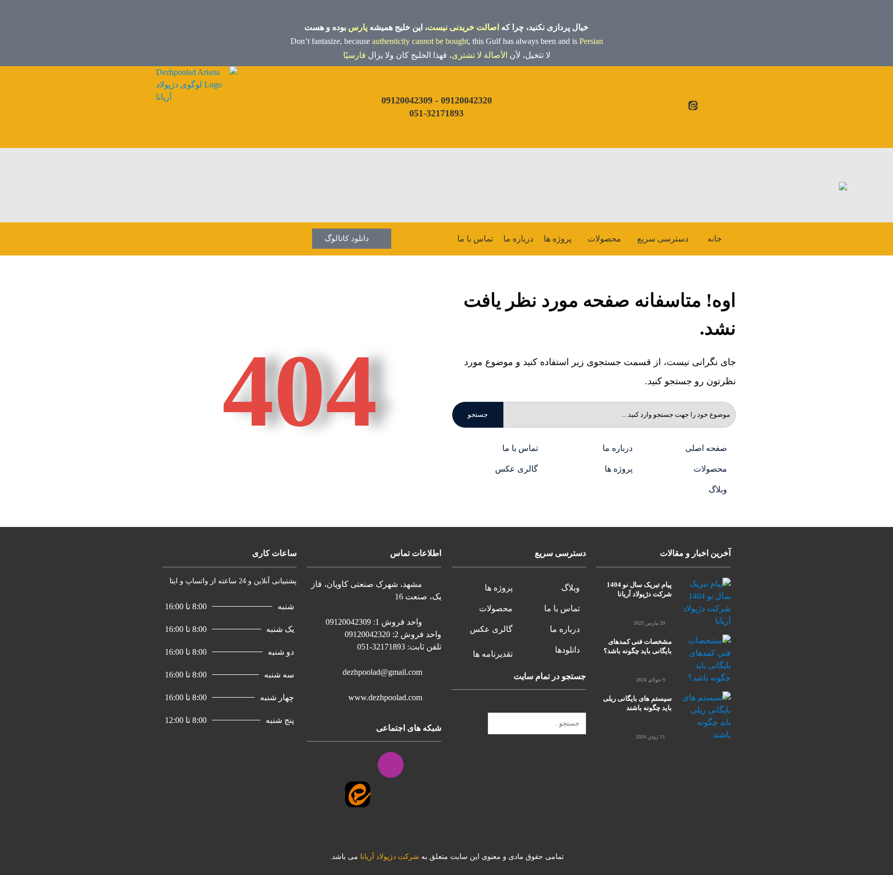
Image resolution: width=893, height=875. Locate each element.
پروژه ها (558, 238)
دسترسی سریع (662, 238)
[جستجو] (583, 706)
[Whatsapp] (669, 105)
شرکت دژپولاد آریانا (389, 857)
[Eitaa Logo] (358, 794)
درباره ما (518, 238)
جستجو (478, 414)
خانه (714, 238)
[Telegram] (324, 765)
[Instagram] (705, 105)
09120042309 (407, 100)
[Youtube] (716, 105)
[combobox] (537, 723)
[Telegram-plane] (681, 105)
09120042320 (466, 100)
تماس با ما (475, 238)
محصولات (604, 238)
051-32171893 (436, 113)
